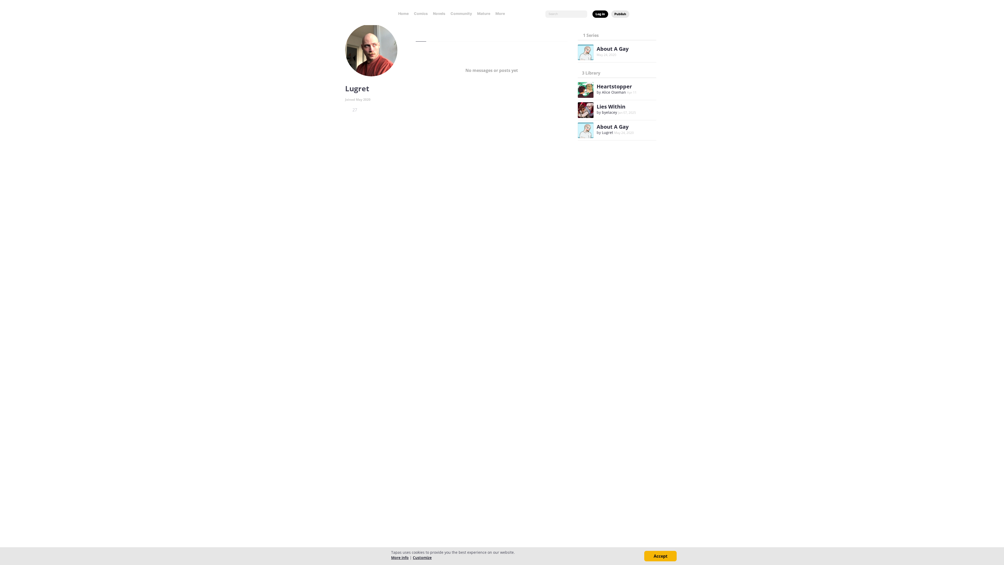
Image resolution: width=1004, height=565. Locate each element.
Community (461, 13)
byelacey (609, 112)
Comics (421, 13)
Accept (661, 556)
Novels (439, 13)
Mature (483, 13)
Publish (620, 14)
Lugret (607, 132)
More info (400, 557)
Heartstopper (614, 86)
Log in (600, 14)
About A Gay (613, 48)
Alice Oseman (614, 92)
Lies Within (611, 106)
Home (403, 13)
